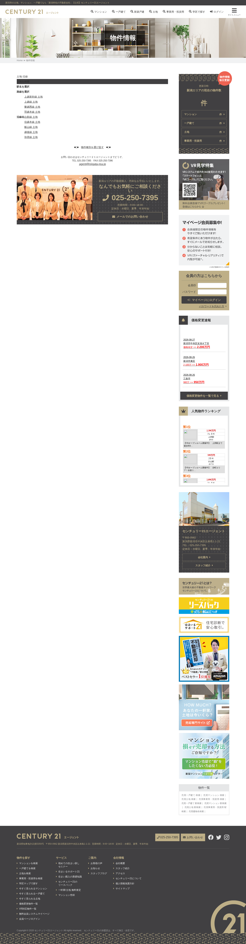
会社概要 (120, 863)
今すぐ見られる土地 (29, 898)
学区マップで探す (28, 883)
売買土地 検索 (189, 799)
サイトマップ (123, 888)
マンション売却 (66, 895)
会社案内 (203, 557)
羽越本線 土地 (32, 111)
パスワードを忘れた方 (211, 306)
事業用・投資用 (175, 11)
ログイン (219, 11)
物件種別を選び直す (92, 147)
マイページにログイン (206, 299)
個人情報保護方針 (125, 883)
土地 (155, 11)
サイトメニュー (234, 15)
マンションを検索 (28, 863)
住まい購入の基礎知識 (70, 876)
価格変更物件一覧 (28, 903)
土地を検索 (25, 873)
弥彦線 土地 (31, 137)
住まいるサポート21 (69, 871)
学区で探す (199, 11)
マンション (100, 11)
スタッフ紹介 (203, 565)
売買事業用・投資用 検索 (211, 799)
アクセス (120, 873)
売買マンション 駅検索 (215, 803)
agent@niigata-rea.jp (92, 164)
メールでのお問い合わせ (132, 216)
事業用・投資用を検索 (31, 878)
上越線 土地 (31, 101)
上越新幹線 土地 (33, 96)
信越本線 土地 (32, 122)
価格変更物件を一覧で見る (203, 395)
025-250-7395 (169, 837)
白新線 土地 (31, 116)
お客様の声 (96, 863)
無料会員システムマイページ (34, 913)
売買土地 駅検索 (193, 807)
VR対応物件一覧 (27, 908)
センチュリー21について (129, 878)
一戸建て (121, 11)
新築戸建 (139, 11)
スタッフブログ (99, 873)
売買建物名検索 (196, 811)
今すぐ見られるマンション (33, 888)
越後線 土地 (31, 132)
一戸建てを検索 (27, 868)
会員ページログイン (29, 918)
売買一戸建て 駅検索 (192, 803)
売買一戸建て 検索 (191, 795)
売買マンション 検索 (213, 795)
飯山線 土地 (31, 127)
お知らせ (95, 868)
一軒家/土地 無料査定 (69, 890)
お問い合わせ (195, 837)
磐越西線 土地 (32, 106)
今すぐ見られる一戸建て (32, 893)
